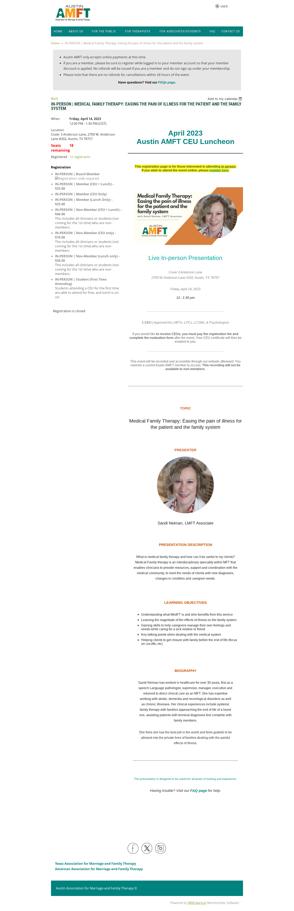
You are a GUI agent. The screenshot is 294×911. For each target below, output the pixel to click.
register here (219, 170)
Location (57, 130)
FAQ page (198, 791)
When (55, 119)
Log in (224, 6)
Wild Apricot (197, 903)
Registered (59, 157)
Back (54, 98)
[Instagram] (160, 848)
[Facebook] (133, 848)
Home (55, 43)
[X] (147, 848)
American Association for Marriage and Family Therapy (99, 869)
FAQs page (166, 82)
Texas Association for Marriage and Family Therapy (95, 863)
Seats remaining (60, 148)
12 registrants (79, 157)
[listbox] (225, 98)
